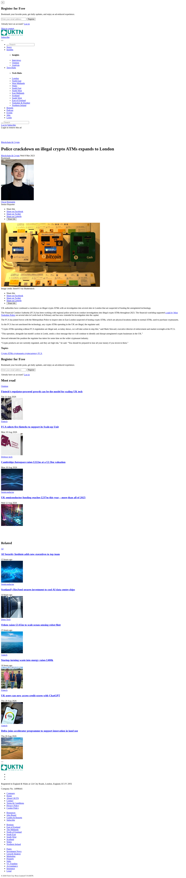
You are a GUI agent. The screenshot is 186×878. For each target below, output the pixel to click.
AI (2, 549)
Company (11, 793)
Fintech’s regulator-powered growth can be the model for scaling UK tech (42, 391)
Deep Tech (5, 619)
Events (9, 113)
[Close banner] (2, 761)
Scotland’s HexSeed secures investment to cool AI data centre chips (38, 589)
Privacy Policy (13, 805)
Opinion (15, 63)
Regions (10, 825)
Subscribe (5, 37)
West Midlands (18, 83)
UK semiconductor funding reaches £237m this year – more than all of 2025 (43, 497)
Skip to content (7, 28)
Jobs (8, 115)
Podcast (10, 110)
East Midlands (18, 93)
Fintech (4, 421)
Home (9, 796)
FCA (40, 353)
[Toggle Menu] (2, 40)
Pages (9, 849)
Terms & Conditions (15, 803)
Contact (10, 801)
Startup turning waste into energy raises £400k (27, 660)
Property (10, 859)
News (9, 47)
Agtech (4, 655)
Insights (10, 49)
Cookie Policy (13, 808)
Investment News (14, 851)
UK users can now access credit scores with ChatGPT (30, 695)
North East (16, 81)
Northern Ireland (19, 105)
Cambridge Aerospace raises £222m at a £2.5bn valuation (33, 462)
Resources (11, 813)
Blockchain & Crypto (10, 142)
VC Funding (12, 863)
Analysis (15, 65)
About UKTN (13, 798)
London (15, 78)
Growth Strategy (14, 854)
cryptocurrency (31, 353)
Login (9, 117)
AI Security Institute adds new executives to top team (30, 554)
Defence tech (6, 457)
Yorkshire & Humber (21, 103)
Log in (27, 24)
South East (16, 88)
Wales (14, 86)
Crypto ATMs (7, 353)
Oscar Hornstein (8, 202)
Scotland (15, 95)
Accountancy (12, 866)
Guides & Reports (14, 817)
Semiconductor (7, 492)
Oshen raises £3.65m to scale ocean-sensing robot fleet (31, 624)
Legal (9, 871)
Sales (9, 861)
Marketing (11, 856)
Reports (10, 108)
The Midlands (13, 829)
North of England (14, 832)
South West (17, 98)
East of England (19, 100)
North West (17, 90)
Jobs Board (11, 815)
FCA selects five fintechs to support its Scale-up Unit (30, 426)
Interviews (16, 60)
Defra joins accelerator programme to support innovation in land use (39, 730)
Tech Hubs (11, 67)
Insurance (11, 868)
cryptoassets (18, 353)
